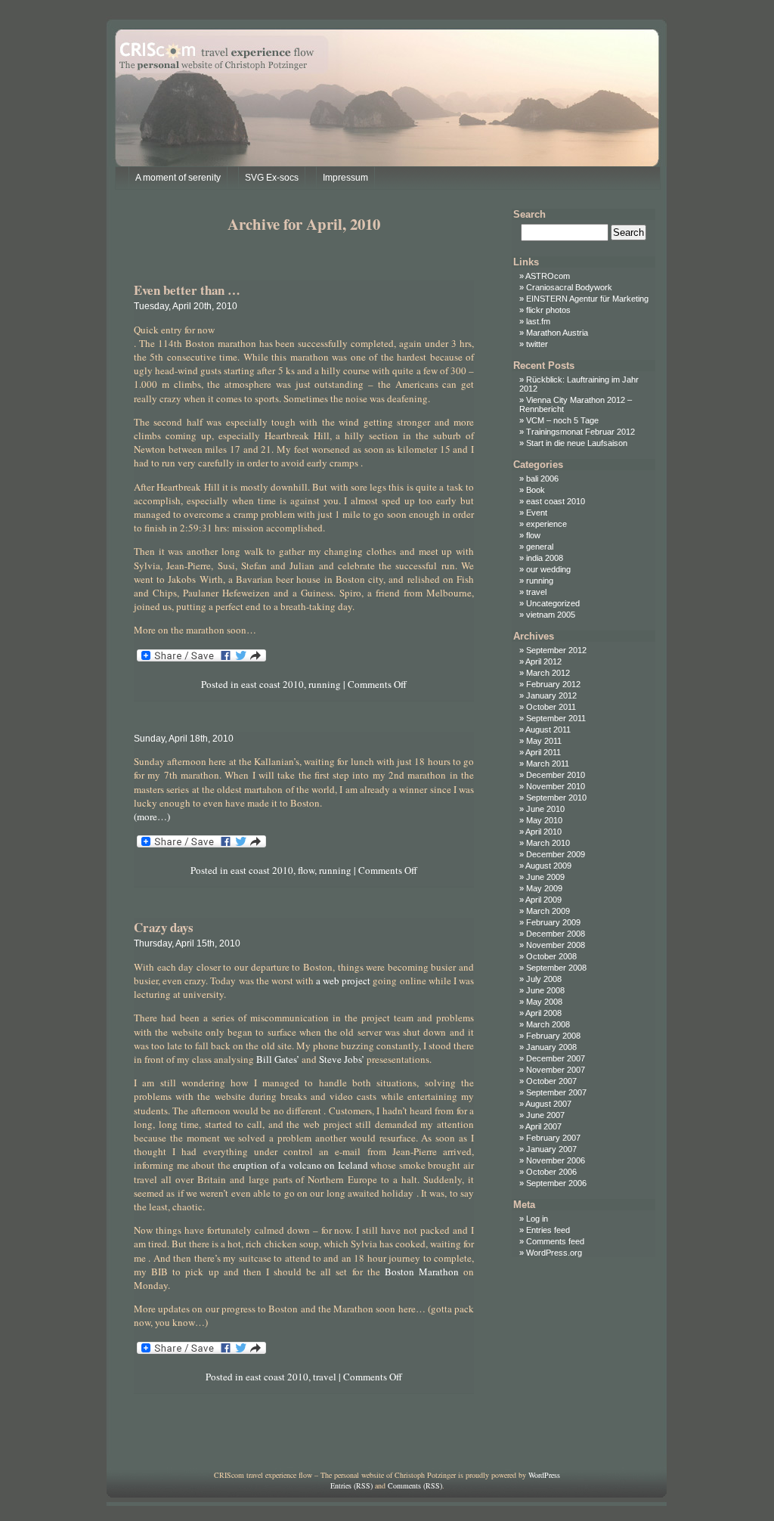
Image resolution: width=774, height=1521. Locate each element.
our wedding (548, 569)
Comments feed (555, 1241)
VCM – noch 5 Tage (562, 420)
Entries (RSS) (351, 1485)
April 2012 (543, 661)
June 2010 (545, 808)
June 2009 (545, 876)
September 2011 (556, 718)
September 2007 (556, 1092)
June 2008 (545, 990)
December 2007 (555, 1058)
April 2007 (543, 1126)
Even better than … (187, 289)
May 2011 (544, 740)
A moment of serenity (178, 177)
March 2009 (548, 910)
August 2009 (548, 865)
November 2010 (555, 786)
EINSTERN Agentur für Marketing (587, 298)
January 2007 (551, 1149)
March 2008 (548, 1024)
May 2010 (544, 820)
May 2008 (544, 1001)
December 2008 (555, 933)
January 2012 (551, 695)
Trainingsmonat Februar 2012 (580, 431)
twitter (537, 343)
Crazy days (164, 927)
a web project (343, 980)
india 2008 (544, 557)
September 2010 (556, 797)
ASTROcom (547, 275)
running (324, 684)
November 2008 (555, 944)
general (539, 546)
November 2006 (555, 1160)
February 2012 (553, 684)
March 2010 (548, 842)
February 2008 (553, 1035)
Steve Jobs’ (341, 1059)
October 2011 (551, 706)
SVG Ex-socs (272, 177)
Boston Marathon (422, 1271)
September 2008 (556, 967)
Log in (537, 1218)
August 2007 (548, 1103)
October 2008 (551, 956)
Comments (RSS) (415, 1485)
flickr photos (548, 309)
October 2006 (551, 1171)
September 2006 (556, 1183)
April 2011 (543, 752)
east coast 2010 (272, 684)
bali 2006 (542, 478)
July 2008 (544, 979)
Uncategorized (553, 603)
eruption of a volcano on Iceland (300, 1165)
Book (535, 489)
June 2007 (545, 1115)
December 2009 (555, 854)
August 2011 (548, 729)
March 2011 (547, 763)
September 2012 (556, 650)
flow (306, 870)
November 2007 (555, 1069)
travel (324, 1376)
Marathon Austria (557, 332)
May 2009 (544, 888)
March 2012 (548, 672)
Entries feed (548, 1229)
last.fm (538, 321)
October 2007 (551, 1081)
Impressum (345, 177)
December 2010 (555, 774)
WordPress (544, 1475)
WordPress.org (554, 1252)
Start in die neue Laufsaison (576, 443)
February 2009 (553, 922)
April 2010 (543, 831)
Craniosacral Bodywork (569, 287)
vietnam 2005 (550, 614)
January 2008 (551, 1047)
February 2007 (553, 1137)
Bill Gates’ (277, 1059)
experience (546, 523)
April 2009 (543, 899)
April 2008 (543, 1013)
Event (536, 512)
